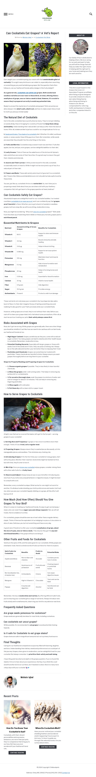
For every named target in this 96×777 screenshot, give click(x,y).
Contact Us (66, 773)
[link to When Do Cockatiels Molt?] (47, 712)
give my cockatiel (39, 212)
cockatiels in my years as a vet (21, 201)
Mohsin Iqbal (27, 37)
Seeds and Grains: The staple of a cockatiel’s (21, 134)
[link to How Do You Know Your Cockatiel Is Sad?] (17, 712)
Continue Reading (17, 753)
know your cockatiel (27, 467)
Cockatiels (39, 37)
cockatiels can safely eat (26, 93)
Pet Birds (47, 37)
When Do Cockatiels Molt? (47, 728)
